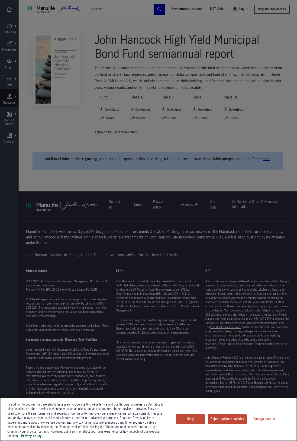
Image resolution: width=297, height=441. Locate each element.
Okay (190, 419)
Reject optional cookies (227, 419)
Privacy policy (31, 436)
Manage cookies (264, 419)
